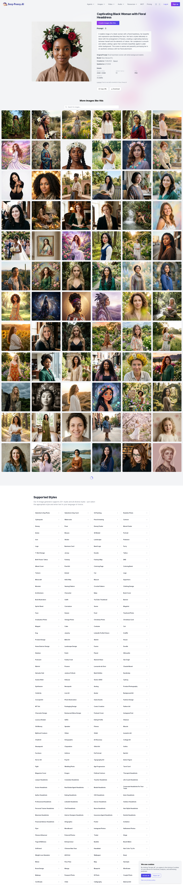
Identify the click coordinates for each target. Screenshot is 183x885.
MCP (142, 4)
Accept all (146, 875)
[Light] (159, 4)
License (99, 82)
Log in (166, 4)
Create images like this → (108, 23)
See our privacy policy (148, 880)
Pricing (149, 4)
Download (116, 89)
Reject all (156, 875)
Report (115, 61)
